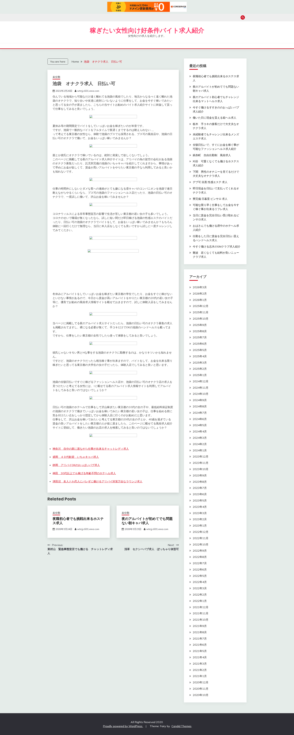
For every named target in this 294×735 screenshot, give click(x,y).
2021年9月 (200, 626)
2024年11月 (200, 387)
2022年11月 (200, 538)
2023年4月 (200, 506)
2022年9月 (200, 550)
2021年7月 (200, 638)
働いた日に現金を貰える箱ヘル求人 (214, 117)
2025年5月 (200, 350)
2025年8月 (200, 331)
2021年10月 (200, 619)
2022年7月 (200, 563)
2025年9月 (200, 325)
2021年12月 (200, 607)
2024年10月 (200, 393)
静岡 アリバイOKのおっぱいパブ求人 (76, 465)
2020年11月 (200, 688)
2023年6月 (200, 494)
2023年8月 (200, 481)
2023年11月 (200, 462)
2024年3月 (200, 437)
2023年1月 (200, 525)
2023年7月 (200, 488)
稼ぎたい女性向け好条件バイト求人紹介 (147, 30)
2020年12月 (200, 682)
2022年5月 (200, 576)
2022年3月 (200, 588)
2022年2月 (200, 594)
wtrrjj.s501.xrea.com (88, 90)
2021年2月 (200, 670)
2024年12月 (200, 381)
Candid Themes (181, 726)
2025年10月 (200, 318)
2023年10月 (200, 469)
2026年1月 (200, 300)
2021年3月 (200, 663)
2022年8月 (200, 557)
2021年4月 (200, 657)
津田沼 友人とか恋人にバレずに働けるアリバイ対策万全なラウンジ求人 (97, 481)
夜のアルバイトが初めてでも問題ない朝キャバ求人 (147, 520)
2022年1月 (200, 601)
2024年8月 (200, 406)
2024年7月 (200, 412)
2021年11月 (200, 613)
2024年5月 (200, 425)
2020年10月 (200, 695)
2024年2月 (200, 444)
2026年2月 (200, 293)
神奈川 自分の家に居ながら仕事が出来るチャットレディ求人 (91, 448)
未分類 (56, 77)
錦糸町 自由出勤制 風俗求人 (212, 155)
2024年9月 (200, 400)
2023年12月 (200, 456)
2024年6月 (200, 419)
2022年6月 (200, 569)
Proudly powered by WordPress (123, 726)
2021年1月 (200, 676)
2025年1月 (200, 375)
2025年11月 (200, 312)
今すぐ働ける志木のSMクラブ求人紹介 (216, 246)
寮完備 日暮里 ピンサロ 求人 (210, 198)
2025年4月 (200, 356)
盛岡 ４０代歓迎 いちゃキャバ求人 (76, 457)
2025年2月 (200, 368)
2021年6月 (200, 644)
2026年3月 (200, 287)
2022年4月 (200, 582)
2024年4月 (200, 431)
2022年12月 (200, 532)
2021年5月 (200, 651)
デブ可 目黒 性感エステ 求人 (210, 182)
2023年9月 (200, 475)
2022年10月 (200, 544)
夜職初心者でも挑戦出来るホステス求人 (78, 520)
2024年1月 (200, 450)
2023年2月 (200, 519)
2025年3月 (200, 362)
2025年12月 (200, 306)
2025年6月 (200, 343)
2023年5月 (200, 500)
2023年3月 (200, 513)
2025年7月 (200, 337)
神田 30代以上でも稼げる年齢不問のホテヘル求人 (84, 473)
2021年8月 (200, 632)
